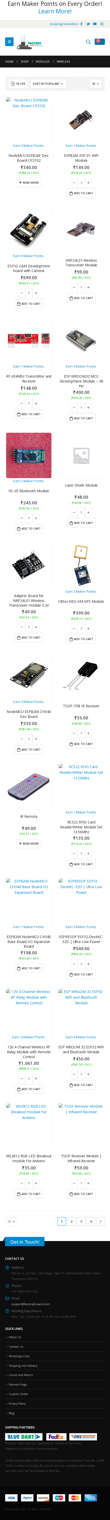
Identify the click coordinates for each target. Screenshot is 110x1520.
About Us (15, 1337)
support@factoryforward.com (31, 1304)
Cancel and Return (21, 1375)
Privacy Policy (17, 1403)
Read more (31, 182)
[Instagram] (102, 24)
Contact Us (16, 1346)
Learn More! (55, 11)
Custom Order (18, 1394)
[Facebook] (81, 24)
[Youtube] (95, 24)
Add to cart (83, 193)
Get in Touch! (24, 1242)
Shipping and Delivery (23, 1365)
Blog (11, 1413)
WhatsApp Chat (19, 1356)
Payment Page (18, 1384)
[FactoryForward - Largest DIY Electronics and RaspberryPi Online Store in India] (29, 41)
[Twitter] (88, 24)
